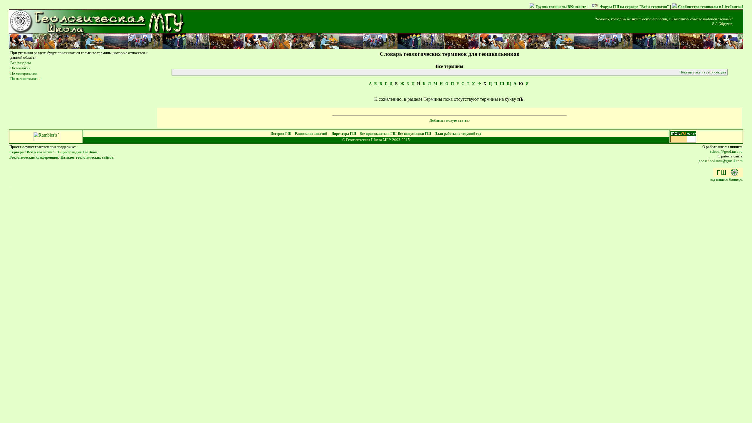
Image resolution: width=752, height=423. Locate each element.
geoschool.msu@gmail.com (721, 161)
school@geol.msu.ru (726, 151)
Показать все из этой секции (702, 72)
